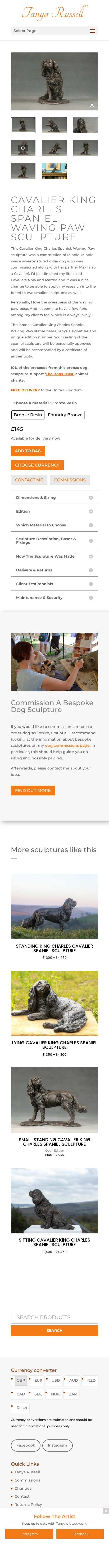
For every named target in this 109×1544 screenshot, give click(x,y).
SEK (38, 1394)
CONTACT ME (29, 479)
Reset (22, 1407)
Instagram (57, 1445)
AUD (73, 1380)
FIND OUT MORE (33, 790)
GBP (21, 1380)
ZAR (73, 1394)
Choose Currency (37, 465)
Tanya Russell (27, 1472)
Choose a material (31, 403)
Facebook (25, 1445)
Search (54, 1330)
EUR (38, 1380)
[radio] (28, 415)
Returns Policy (28, 1504)
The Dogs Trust (60, 374)
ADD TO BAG (28, 450)
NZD (91, 1380)
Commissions (27, 1480)
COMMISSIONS (70, 479)
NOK (55, 1394)
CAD (21, 1394)
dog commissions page (67, 745)
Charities (23, 1488)
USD (56, 1380)
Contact (22, 1496)
